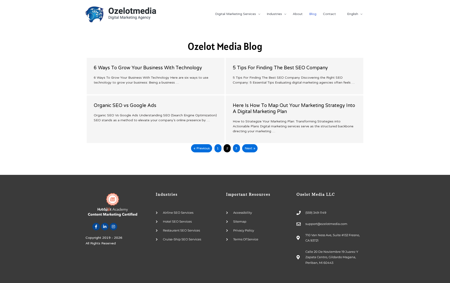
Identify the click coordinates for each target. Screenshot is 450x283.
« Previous (202, 148)
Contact (329, 14)
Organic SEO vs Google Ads (125, 105)
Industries (274, 14)
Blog (312, 14)
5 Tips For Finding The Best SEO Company (280, 68)
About (298, 14)
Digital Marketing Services (235, 14)
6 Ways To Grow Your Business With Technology (148, 68)
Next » (250, 148)
